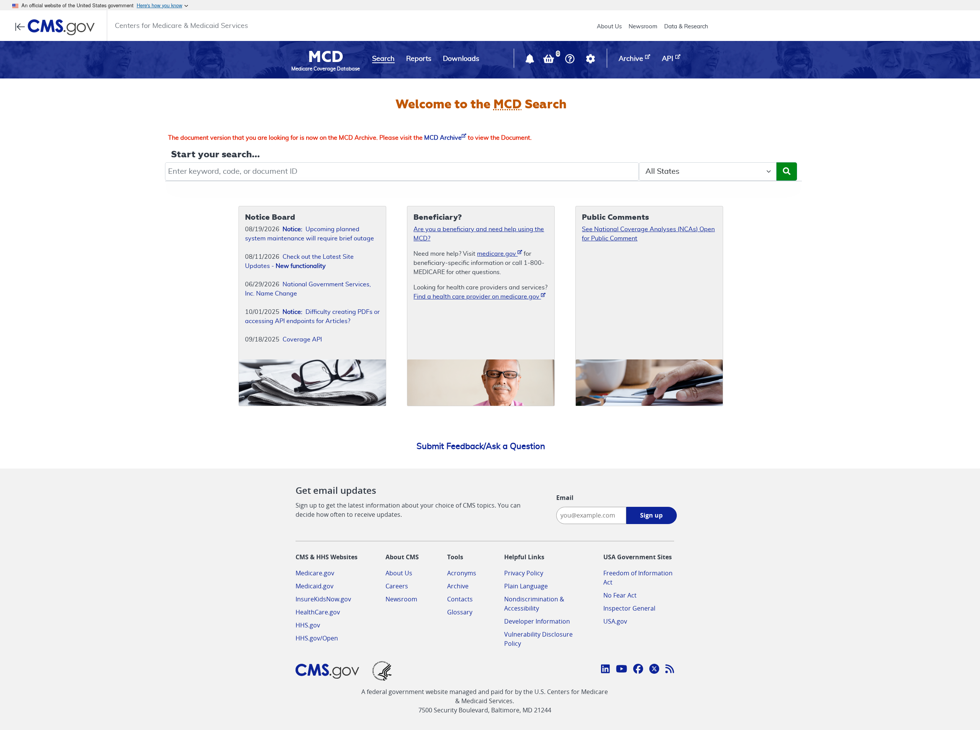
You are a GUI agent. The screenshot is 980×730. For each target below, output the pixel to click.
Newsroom (643, 26)
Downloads (461, 59)
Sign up (651, 515)
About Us (609, 26)
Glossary (459, 612)
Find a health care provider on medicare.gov (477, 297)
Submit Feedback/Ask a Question (480, 446)
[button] (531, 60)
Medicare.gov (315, 573)
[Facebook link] (638, 670)
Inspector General (629, 608)
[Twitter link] (654, 670)
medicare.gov (497, 254)
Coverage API (302, 339)
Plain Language (526, 586)
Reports (418, 59)
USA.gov (615, 621)
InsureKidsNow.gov (323, 599)
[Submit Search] (786, 171)
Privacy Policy (523, 573)
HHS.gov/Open (317, 638)
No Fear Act (620, 595)
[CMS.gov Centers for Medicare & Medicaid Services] (57, 27)
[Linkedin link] (605, 670)
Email (564, 497)
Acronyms (461, 573)
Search (383, 59)
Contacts (460, 599)
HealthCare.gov (318, 612)
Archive (458, 586)
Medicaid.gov (314, 586)
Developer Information (537, 621)
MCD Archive (443, 138)
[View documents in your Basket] (549, 60)
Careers (396, 586)
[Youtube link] (621, 670)
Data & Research (686, 26)
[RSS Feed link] (669, 670)
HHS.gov (308, 625)
